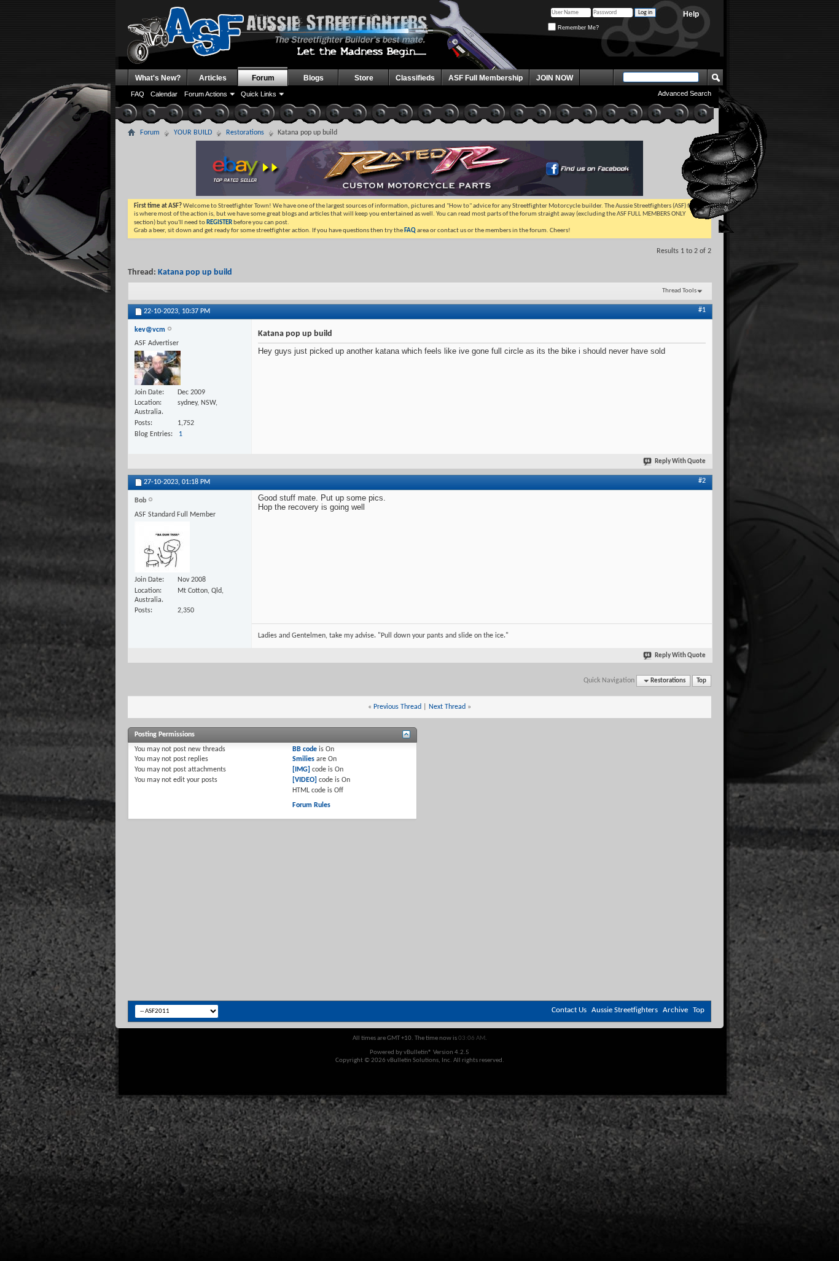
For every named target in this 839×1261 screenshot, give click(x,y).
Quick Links (258, 94)
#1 (702, 310)
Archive (675, 1010)
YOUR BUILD (193, 132)
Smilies (303, 759)
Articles (213, 78)
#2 (702, 481)
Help (691, 14)
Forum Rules (311, 805)
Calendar (164, 94)
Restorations (245, 132)
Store (363, 78)
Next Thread (447, 707)
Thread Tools (679, 290)
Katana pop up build (195, 272)
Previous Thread (397, 707)
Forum (263, 78)
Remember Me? (577, 28)
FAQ (137, 94)
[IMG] (301, 769)
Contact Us (569, 1010)
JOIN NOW (554, 78)
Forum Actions (205, 94)
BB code (304, 749)
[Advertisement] (419, 853)
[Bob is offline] (162, 546)
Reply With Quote (680, 461)
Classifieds (415, 78)
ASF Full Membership (485, 78)
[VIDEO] (304, 780)
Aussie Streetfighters (624, 1010)
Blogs (313, 78)
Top (701, 680)
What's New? (158, 78)
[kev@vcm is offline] (158, 368)
